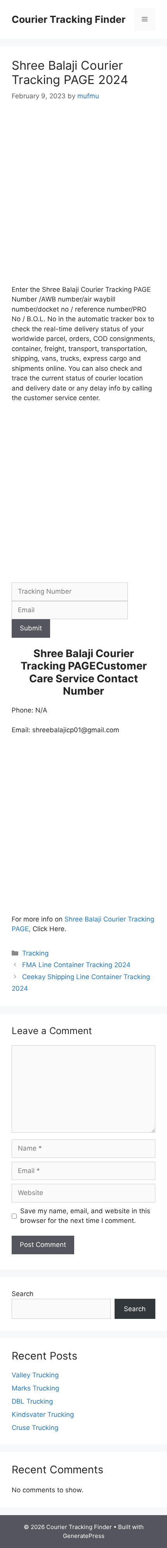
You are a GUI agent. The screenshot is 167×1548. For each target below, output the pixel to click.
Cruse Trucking (35, 1428)
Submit (31, 628)
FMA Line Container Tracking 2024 (76, 965)
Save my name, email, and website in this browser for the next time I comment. (85, 1216)
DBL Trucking (32, 1401)
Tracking (35, 953)
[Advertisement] (83, 198)
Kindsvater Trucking (43, 1414)
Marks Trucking (35, 1388)
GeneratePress (83, 1535)
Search (22, 1294)
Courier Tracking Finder (68, 19)
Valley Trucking (35, 1375)
